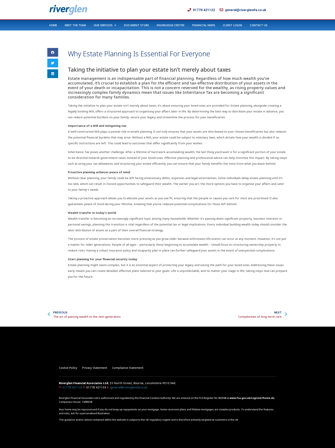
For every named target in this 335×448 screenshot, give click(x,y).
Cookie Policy (68, 368)
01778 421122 (72, 387)
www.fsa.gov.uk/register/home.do (252, 398)
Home (53, 25)
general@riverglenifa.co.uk (128, 387)
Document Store (136, 25)
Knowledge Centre (170, 25)
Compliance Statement (127, 368)
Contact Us (258, 25)
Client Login (232, 25)
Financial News (203, 25)
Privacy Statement (94, 368)
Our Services (103, 25)
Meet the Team (75, 25)
